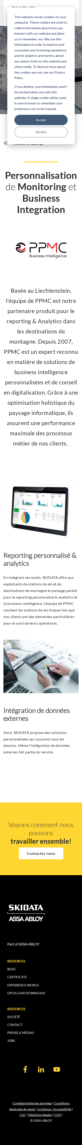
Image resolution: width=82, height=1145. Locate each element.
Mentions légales (40, 1115)
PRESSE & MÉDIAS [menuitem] (20, 1033)
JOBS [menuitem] (11, 1040)
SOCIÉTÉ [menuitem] (13, 1017)
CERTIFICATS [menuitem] (17, 977)
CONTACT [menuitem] (15, 1025)
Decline (41, 132)
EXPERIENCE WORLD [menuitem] (23, 985)
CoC (23, 1115)
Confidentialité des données (32, 1103)
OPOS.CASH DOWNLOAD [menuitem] (26, 993)
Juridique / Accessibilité (54, 1109)
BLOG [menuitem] (11, 969)
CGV (57, 1115)
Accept (41, 120)
